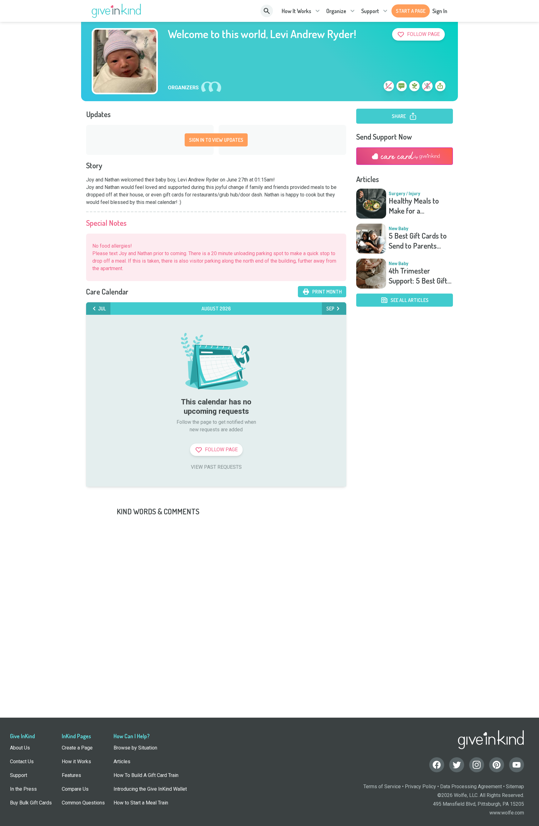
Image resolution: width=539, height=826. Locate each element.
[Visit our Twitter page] (456, 764)
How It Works (296, 10)
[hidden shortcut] (374, 87)
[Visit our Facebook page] (436, 764)
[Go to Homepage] (116, 11)
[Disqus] (269, 595)
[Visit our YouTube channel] (516, 764)
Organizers (183, 87)
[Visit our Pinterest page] (496, 764)
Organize (336, 10)
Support (370, 10)
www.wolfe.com (506, 813)
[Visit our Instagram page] (476, 764)
